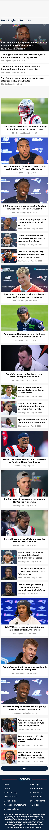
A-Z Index (34, 805)
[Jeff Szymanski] (18, 380)
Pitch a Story (36, 792)
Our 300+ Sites (37, 788)
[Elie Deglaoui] (7, 49)
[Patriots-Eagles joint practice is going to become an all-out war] (24, 224)
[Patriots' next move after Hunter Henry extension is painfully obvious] (24, 364)
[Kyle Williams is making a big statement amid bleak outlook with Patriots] (24, 617)
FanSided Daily (10, 792)
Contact (7, 788)
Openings (34, 784)
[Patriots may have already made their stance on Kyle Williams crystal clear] (24, 725)
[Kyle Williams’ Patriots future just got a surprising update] (24, 422)
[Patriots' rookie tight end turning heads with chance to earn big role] (24, 657)
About (6, 784)
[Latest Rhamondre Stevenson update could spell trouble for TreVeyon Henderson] (24, 156)
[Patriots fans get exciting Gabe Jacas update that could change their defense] (24, 589)
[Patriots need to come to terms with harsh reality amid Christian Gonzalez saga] (24, 557)
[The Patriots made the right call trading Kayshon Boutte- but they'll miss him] (24, 69)
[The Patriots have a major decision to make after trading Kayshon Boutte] (24, 81)
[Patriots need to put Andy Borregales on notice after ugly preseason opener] (24, 256)
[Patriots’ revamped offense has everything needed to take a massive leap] (24, 697)
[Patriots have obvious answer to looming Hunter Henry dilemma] (24, 489)
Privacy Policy (10, 796)
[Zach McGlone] (24, 229)
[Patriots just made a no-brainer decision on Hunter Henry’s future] (24, 392)
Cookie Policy (10, 801)
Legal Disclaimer (37, 801)
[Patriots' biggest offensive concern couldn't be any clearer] (24, 741)
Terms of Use (36, 796)
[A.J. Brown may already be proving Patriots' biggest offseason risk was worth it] (24, 196)
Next (24, 768)
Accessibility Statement (15, 805)
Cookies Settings (11, 809)
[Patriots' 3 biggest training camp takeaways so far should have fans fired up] (24, 449)
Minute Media (13, 814)
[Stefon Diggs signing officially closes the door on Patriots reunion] (24, 529)
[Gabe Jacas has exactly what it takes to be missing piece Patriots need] (24, 573)
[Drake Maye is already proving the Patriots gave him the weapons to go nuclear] (24, 284)
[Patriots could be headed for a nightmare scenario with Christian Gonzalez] (24, 324)
